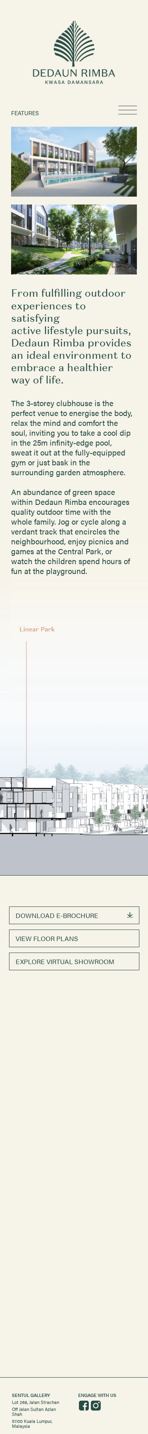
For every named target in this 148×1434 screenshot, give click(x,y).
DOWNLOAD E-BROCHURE (57, 915)
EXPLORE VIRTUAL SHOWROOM (65, 961)
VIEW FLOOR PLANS (47, 938)
